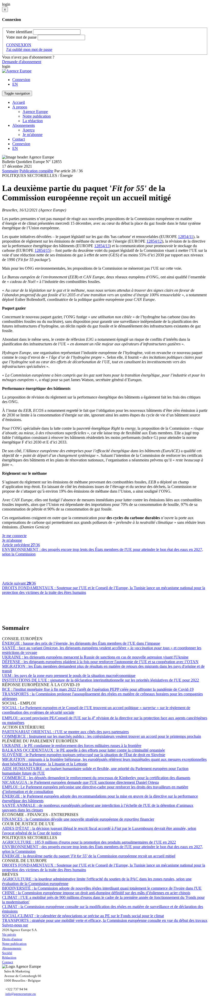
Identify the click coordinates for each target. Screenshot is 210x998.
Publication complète (36, 171)
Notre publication (37, 116)
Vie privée (9, 934)
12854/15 (42, 250)
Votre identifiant (19, 32)
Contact (18, 139)
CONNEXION (18, 45)
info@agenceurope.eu (20, 994)
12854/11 (185, 236)
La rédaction (33, 121)
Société (7, 953)
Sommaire (10, 171)
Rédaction (9, 957)
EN (15, 84)
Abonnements (11, 948)
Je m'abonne (33, 134)
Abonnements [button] (23, 125)
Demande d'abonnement (21, 62)
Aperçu (29, 130)
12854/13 (102, 246)
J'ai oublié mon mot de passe (29, 49)
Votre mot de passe (21, 37)
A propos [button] (19, 107)
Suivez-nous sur (15, 925)
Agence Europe (35, 111)
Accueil (18, 102)
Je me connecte (14, 536)
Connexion (21, 79)
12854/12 (154, 241)
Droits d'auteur (12, 939)
